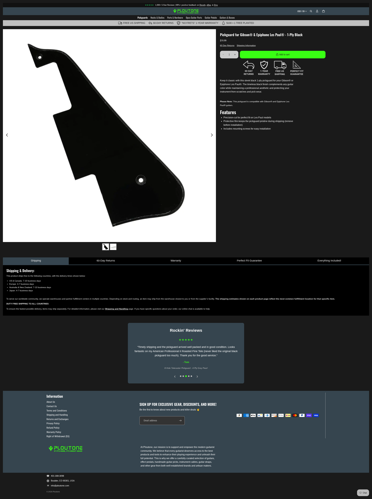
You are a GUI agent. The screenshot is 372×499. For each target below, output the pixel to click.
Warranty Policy (53, 432)
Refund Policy (52, 427)
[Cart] (323, 11)
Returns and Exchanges (57, 419)
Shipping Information (246, 45)
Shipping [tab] (36, 260)
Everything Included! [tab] (329, 260)
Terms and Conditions (56, 410)
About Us (50, 402)
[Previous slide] (6, 135)
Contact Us (51, 406)
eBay (209, 5)
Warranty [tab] (176, 260)
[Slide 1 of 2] (105, 247)
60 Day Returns (227, 45)
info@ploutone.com (60, 485)
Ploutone (56, 492)
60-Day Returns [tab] (106, 260)
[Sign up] (180, 421)
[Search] (311, 11)
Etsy (216, 5)
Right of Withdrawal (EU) (57, 436)
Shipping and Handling (57, 414)
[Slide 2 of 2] (113, 247)
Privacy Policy (53, 423)
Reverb (202, 5)
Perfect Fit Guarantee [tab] (249, 260)
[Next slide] (212, 135)
